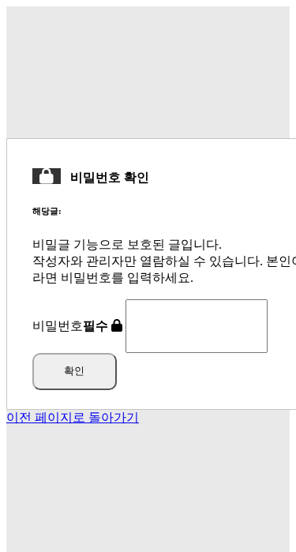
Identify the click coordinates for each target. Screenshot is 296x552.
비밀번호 (70, 325)
